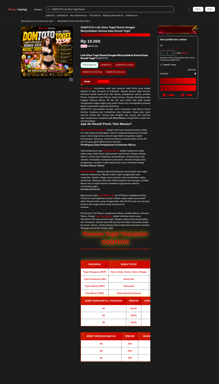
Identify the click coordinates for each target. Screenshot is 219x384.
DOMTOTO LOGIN (124, 65)
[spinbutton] (167, 53)
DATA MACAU (62, 16)
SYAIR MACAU (131, 16)
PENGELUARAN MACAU (113, 16)
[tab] (87, 81)
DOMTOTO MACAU (115, 72)
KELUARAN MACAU (78, 16)
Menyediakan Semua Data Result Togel (37, 21)
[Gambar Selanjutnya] (71, 79)
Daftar (210, 9)
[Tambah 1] (173, 53)
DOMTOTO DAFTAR (92, 72)
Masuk (198, 9)
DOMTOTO (50, 16)
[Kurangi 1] (162, 53)
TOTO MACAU (95, 16)
